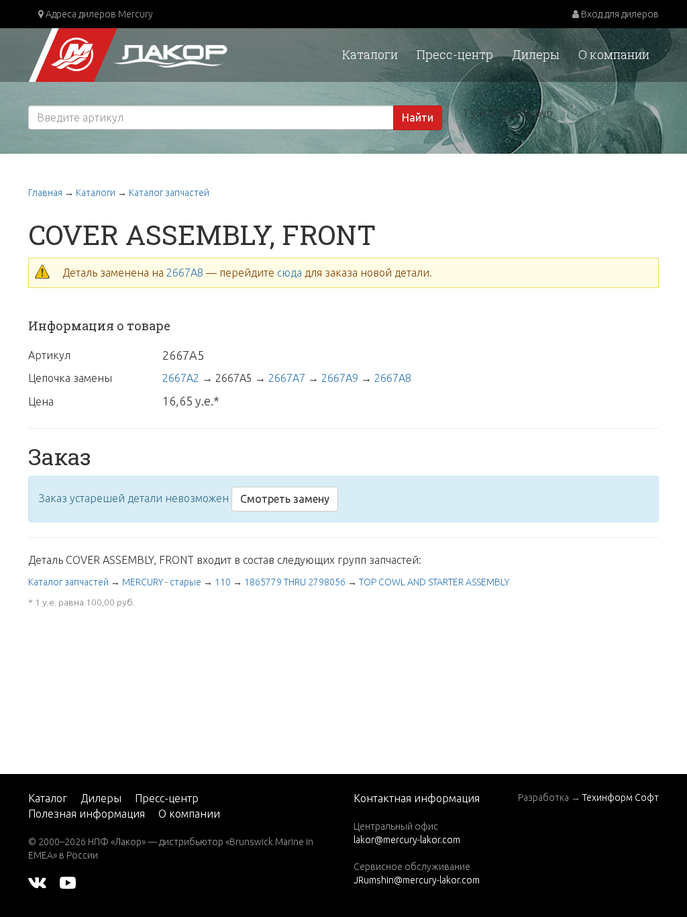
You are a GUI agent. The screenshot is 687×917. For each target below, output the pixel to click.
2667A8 (184, 273)
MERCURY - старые (161, 582)
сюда (289, 273)
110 (223, 582)
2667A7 (286, 378)
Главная (45, 192)
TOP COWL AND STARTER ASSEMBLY (434, 582)
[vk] (37, 882)
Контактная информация (417, 798)
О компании (613, 54)
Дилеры (536, 54)
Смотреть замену (284, 499)
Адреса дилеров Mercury (98, 14)
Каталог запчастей (169, 192)
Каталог (47, 798)
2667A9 (339, 378)
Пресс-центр (455, 54)
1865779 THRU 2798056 (295, 582)
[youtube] (68, 882)
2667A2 (180, 378)
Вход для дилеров (619, 14)
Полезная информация (86, 814)
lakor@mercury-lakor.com (407, 839)
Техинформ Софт (620, 797)
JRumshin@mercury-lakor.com (417, 880)
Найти (417, 117)
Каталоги (370, 54)
